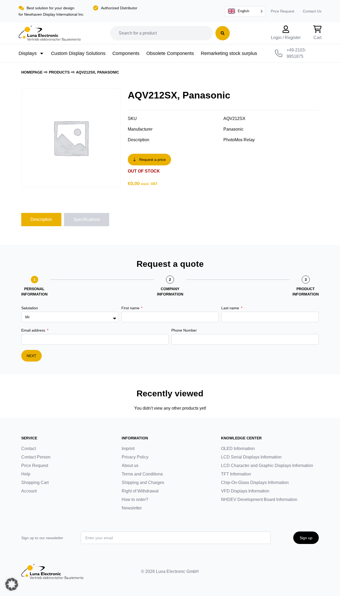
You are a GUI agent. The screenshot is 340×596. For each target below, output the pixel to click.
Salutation (29, 308)
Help (25, 474)
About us (130, 465)
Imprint (128, 448)
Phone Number (184, 330)
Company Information (170, 291)
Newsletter (132, 508)
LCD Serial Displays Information (251, 457)
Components (125, 53)
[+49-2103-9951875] (278, 53)
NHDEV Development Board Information (259, 499)
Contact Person (35, 457)
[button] (11, 584)
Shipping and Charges (143, 482)
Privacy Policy (135, 457)
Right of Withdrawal (140, 491)
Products (59, 72)
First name (131, 308)
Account (29, 491)
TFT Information (236, 474)
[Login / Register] (286, 29)
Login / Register (286, 37)
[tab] (41, 219)
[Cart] (317, 29)
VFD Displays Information (245, 491)
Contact (28, 448)
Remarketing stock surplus (229, 53)
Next (31, 356)
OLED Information (238, 448)
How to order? (135, 499)
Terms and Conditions (142, 474)
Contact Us (312, 11)
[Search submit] (222, 33)
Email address (33, 330)
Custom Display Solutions (78, 53)
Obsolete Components (170, 53)
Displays (28, 53)
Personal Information (34, 291)
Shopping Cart (35, 482)
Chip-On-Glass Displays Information (255, 482)
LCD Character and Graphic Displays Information (267, 465)
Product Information (305, 291)
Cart (317, 37)
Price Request (282, 11)
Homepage (31, 72)
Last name (230, 308)
